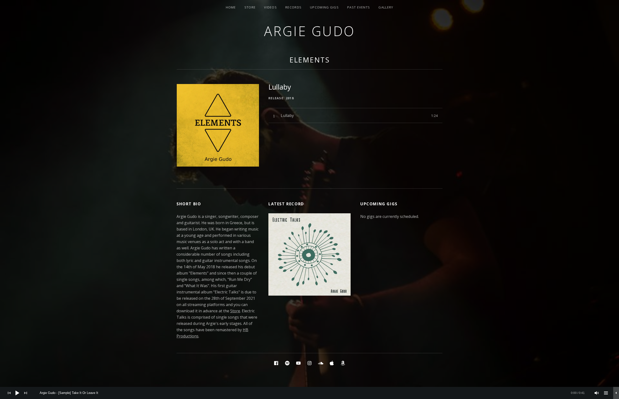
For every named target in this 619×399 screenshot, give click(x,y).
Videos (270, 7)
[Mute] (597, 393)
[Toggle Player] (616, 393)
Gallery (385, 7)
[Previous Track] (9, 393)
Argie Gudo (309, 31)
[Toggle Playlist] (606, 393)
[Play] (17, 393)
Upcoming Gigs (324, 7)
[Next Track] (25, 393)
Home (231, 7)
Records (293, 7)
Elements (309, 59)
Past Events (358, 7)
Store (250, 7)
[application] (309, 393)
